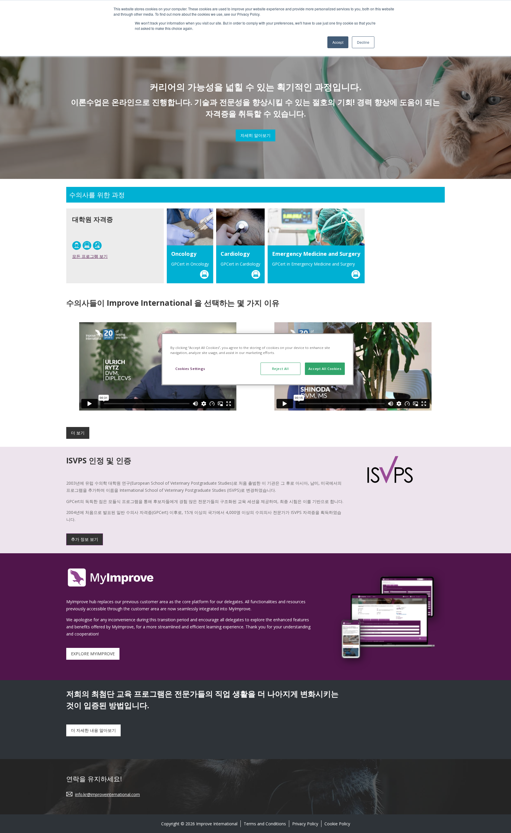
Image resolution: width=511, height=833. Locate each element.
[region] (257, 359)
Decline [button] (363, 42)
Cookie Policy (337, 823)
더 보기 (78, 433)
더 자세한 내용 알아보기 (93, 730)
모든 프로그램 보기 (90, 256)
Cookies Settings (190, 368)
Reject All (280, 368)
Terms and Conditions (265, 823)
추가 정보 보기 (84, 539)
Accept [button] (337, 42)
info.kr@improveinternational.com (107, 794)
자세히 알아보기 (255, 135)
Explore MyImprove (93, 653)
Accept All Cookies (324, 368)
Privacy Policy (305, 823)
